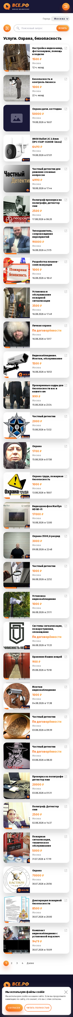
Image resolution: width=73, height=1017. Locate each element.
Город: (54, 18)
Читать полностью (37, 1008)
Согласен (14, 1008)
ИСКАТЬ (63, 28)
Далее (30, 963)
